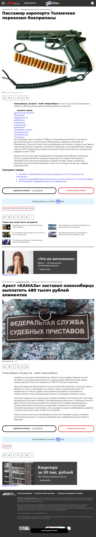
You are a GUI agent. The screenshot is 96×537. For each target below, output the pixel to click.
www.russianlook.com (15, 92)
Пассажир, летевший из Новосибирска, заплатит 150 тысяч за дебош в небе (72, 233)
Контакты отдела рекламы (45, 493)
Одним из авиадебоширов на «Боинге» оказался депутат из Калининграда (55, 179)
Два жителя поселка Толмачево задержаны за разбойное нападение (24, 118)
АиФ (16, 361)
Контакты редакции (24, 493)
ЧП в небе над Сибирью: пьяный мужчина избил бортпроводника (27, 241)
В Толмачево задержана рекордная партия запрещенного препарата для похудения (23, 131)
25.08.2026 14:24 (8, 282)
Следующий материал (49, 530)
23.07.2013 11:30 (7, 9)
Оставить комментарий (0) (76, 190)
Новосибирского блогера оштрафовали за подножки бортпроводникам (74, 226)
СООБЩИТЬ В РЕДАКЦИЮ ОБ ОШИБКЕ (70, 493)
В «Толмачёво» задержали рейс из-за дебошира (42, 181)
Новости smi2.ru (10, 275)
